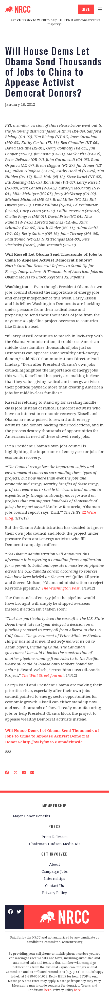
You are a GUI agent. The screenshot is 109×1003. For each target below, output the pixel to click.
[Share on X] (16, 772)
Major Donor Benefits (31, 816)
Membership (54, 805)
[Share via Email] (32, 772)
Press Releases (54, 836)
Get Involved (54, 854)
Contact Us (54, 885)
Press (54, 826)
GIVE (86, 9)
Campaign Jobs (55, 871)
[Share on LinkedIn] (24, 772)
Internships (54, 878)
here (47, 990)
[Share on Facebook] (7, 772)
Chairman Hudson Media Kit (54, 843)
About (54, 864)
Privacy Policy (54, 892)
